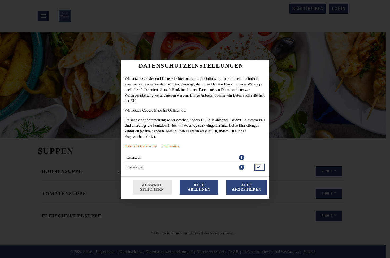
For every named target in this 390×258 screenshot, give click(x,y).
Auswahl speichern (152, 187)
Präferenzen (135, 167)
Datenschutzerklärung (141, 146)
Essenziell (134, 157)
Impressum (170, 146)
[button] (241, 157)
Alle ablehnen (199, 187)
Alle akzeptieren (246, 187)
